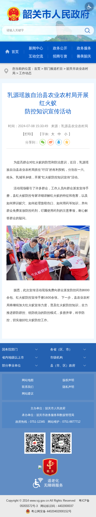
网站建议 (27, 393)
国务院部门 (10, 349)
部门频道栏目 (53, 68)
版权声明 (68, 380)
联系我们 (27, 386)
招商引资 (60, 56)
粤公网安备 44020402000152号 (51, 511)
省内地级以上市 (13, 357)
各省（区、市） (61, 349)
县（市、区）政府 (62, 365)
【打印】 (28, 134)
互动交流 (36, 56)
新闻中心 (36, 48)
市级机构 (56, 357)
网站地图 (27, 380)
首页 (15, 52)
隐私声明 (68, 386)
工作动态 (25, 73)
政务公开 (60, 48)
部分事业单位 (11, 365)
